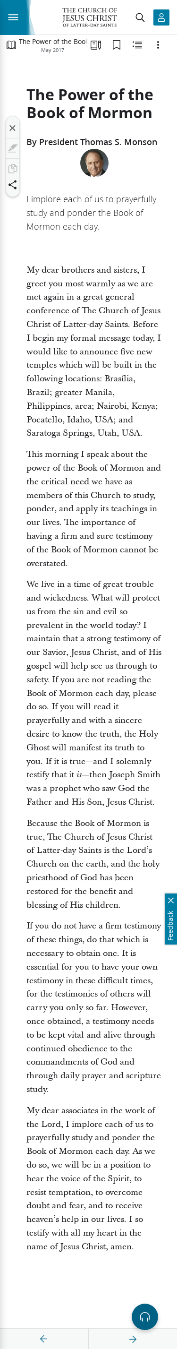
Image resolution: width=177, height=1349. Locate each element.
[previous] (43, 1339)
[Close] (13, 128)
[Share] (13, 185)
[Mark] (13, 148)
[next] (132, 1339)
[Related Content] (137, 44)
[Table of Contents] (11, 44)
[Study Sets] (95, 44)
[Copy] (13, 169)
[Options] (158, 44)
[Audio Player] (145, 1317)
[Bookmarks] (116, 44)
